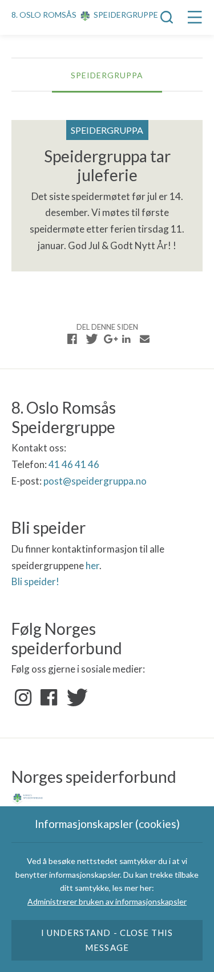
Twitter (75, 697)
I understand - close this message (107, 940)
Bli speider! (35, 581)
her (92, 565)
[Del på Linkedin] (127, 339)
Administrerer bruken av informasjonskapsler (107, 901)
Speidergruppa (107, 75)
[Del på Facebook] (72, 339)
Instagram (23, 697)
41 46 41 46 (74, 464)
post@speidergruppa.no (95, 481)
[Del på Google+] (108, 339)
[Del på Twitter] (90, 339)
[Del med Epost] (145, 339)
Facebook (49, 697)
